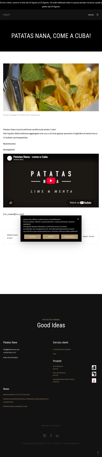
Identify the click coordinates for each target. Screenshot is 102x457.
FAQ (54, 354)
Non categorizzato (33, 115)
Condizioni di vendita (62, 349)
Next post (89, 236)
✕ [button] (78, 219)
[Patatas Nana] (6, 15)
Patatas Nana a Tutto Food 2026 (16, 395)
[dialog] (51, 228)
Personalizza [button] (69, 237)
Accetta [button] (32, 237)
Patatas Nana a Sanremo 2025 (15, 406)
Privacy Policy (51, 425)
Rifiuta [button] (51, 237)
